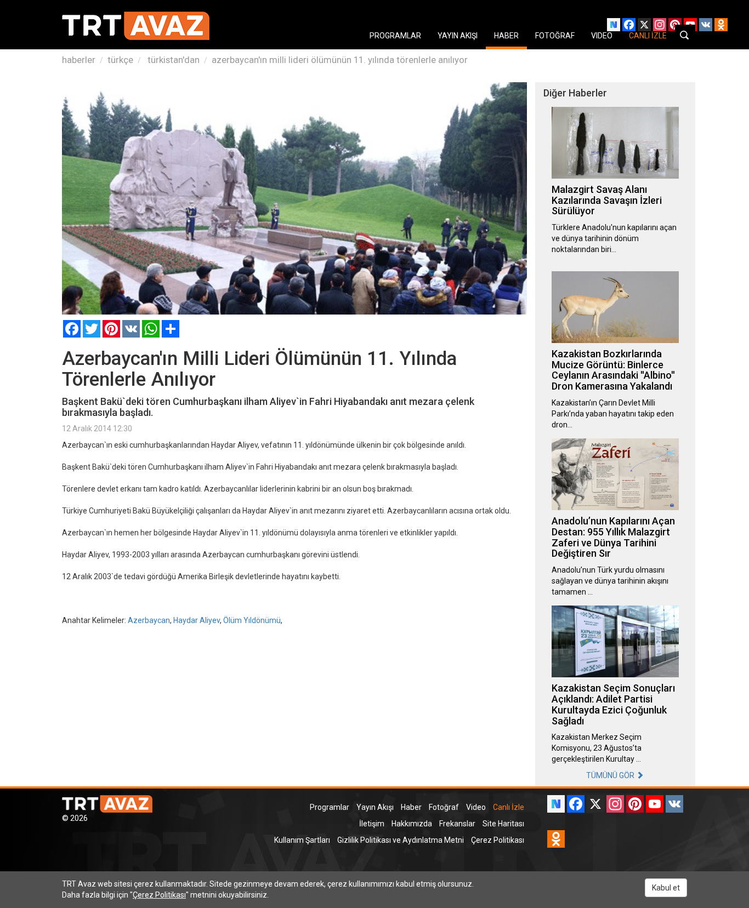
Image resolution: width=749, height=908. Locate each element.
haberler (78, 59)
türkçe (120, 59)
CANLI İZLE (648, 35)
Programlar (329, 807)
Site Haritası (503, 823)
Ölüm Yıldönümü (252, 620)
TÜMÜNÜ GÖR (611, 775)
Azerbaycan (149, 620)
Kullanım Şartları (302, 840)
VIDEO (601, 35)
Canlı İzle (508, 807)
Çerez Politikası (497, 840)
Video (476, 807)
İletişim (371, 823)
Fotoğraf (444, 807)
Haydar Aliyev (196, 620)
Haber (411, 807)
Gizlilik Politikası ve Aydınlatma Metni (400, 840)
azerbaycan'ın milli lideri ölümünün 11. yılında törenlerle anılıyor (340, 59)
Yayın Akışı (375, 807)
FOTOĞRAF (555, 35)
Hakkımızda (411, 823)
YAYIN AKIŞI (458, 35)
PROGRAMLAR (395, 35)
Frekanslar (457, 823)
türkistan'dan (172, 59)
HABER (506, 35)
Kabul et (666, 887)
